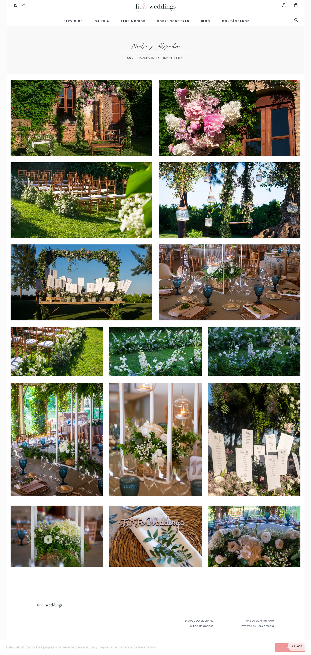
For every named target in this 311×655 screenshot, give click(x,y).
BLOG (205, 21)
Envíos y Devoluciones (199, 620)
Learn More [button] (166, 647)
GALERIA (102, 21)
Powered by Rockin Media (257, 626)
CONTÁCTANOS (236, 21)
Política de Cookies (201, 626)
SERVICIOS (73, 21)
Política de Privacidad (260, 620)
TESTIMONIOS (133, 21)
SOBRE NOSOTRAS (173, 21)
